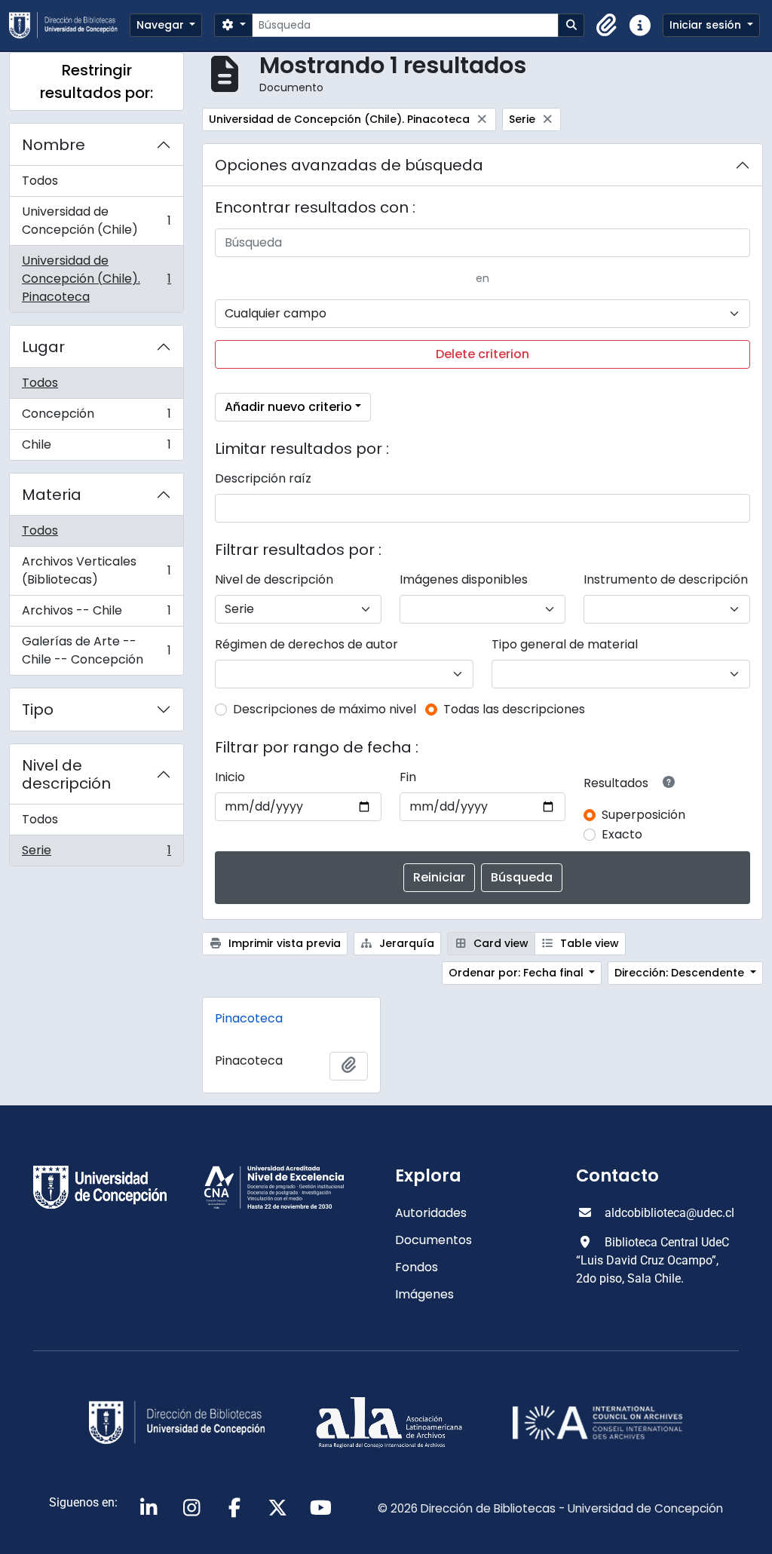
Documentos (433, 1240)
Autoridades (431, 1212)
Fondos (416, 1267)
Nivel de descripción (66, 774)
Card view (499, 943)
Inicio (230, 777)
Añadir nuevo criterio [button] (288, 406)
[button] (606, 25)
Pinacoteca (249, 1018)
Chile (96, 448)
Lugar (43, 346)
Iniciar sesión (706, 24)
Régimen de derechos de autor (306, 644)
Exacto (622, 834)
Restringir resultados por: (96, 81)
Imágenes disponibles (464, 579)
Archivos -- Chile (96, 614)
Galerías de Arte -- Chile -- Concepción (96, 650)
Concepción (96, 417)
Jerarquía (405, 943)
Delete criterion (482, 354)
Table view (588, 943)
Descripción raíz (263, 478)
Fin (408, 777)
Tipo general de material (565, 644)
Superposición (643, 814)
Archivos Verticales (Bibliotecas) (96, 570)
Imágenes (424, 1294)
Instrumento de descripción (666, 579)
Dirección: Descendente (680, 972)
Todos (40, 180)
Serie (96, 853)
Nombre (53, 144)
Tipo (38, 709)
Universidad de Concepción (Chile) (96, 220)
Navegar (161, 24)
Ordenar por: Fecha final (518, 972)
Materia (51, 494)
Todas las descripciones (514, 709)
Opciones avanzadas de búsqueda (349, 165)
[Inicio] (69, 25)
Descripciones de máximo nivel (324, 709)
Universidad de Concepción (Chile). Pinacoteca (96, 278)
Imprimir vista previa (283, 943)
